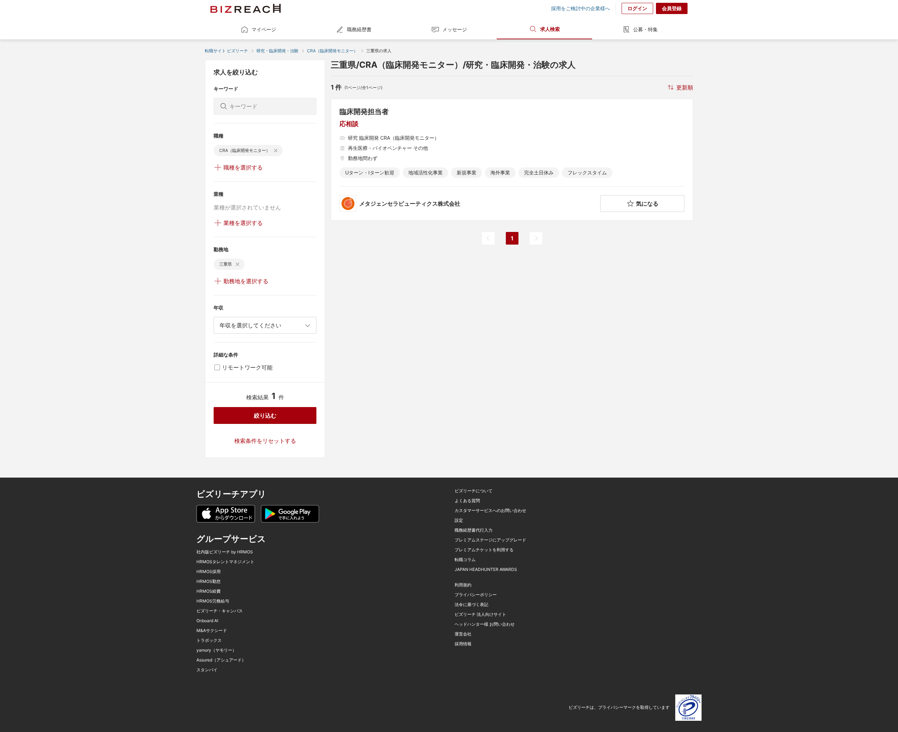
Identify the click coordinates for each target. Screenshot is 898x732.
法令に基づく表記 (471, 605)
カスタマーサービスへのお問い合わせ (490, 510)
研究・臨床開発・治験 (277, 50)
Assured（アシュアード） (221, 660)
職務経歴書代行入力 (473, 530)
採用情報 (463, 644)
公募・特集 (645, 29)
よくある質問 (467, 501)
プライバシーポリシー (476, 595)
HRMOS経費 (208, 591)
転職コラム (465, 560)
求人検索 (550, 29)
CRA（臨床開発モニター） (332, 50)
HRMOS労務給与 (212, 601)
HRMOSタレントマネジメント (225, 562)
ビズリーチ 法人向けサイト (480, 614)
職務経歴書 (359, 29)
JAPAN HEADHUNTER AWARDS (486, 569)
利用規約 (463, 585)
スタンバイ (206, 670)
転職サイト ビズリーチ (226, 50)
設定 (459, 520)
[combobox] (265, 325)
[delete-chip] (276, 150)
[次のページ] (536, 238)
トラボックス (209, 640)
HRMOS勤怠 (208, 581)
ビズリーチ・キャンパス (219, 611)
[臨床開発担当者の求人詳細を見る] (512, 159)
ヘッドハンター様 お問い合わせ (485, 624)
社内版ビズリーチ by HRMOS (224, 552)
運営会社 (463, 634)
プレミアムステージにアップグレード (490, 540)
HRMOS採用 (208, 572)
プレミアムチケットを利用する (484, 550)
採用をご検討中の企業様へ (580, 8)
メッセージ (454, 29)
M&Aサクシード (211, 630)
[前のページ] (488, 238)
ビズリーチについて (473, 491)
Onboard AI (207, 621)
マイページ (264, 29)
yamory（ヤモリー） (216, 650)
